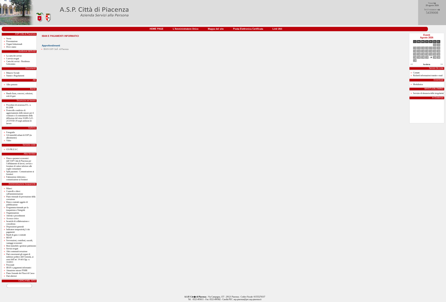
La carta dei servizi (14, 56)
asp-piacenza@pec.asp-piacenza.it (247, 299)
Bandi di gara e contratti (16, 235)
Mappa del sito (216, 29)
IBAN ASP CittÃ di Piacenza (56, 49)
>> (441, 64)
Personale (10, 265)
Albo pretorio (11, 84)
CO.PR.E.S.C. (12, 149)
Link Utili (277, 29)
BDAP (9, 237)
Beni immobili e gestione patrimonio (21, 246)
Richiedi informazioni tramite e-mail (428, 75)
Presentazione (12, 41)
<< (411, 64)
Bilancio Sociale (13, 73)
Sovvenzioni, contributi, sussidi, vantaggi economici (19, 241)
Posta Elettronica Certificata (248, 29)
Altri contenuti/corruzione (16, 251)
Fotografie (10, 132)
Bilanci (9, 188)
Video (8, 140)
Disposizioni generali (15, 226)
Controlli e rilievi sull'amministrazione (14, 192)
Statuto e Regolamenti (15, 75)
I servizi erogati (12, 58)
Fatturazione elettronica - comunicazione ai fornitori (17, 178)
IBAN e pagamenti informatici (18, 267)
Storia (8, 38)
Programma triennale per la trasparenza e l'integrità (17, 208)
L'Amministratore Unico (185, 29)
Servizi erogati (12, 248)
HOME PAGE (156, 29)
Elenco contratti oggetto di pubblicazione (17, 203)
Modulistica (418, 84)
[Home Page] (66, 24)
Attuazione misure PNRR (16, 270)
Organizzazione (12, 213)
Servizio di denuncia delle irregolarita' (428, 93)
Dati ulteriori (11, 276)
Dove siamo (11, 47)
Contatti (416, 72)
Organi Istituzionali (14, 44)
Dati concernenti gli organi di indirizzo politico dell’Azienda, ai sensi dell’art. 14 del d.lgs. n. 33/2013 (19, 258)
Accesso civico (12, 218)
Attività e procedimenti (15, 215)
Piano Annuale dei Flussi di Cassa (20, 273)
